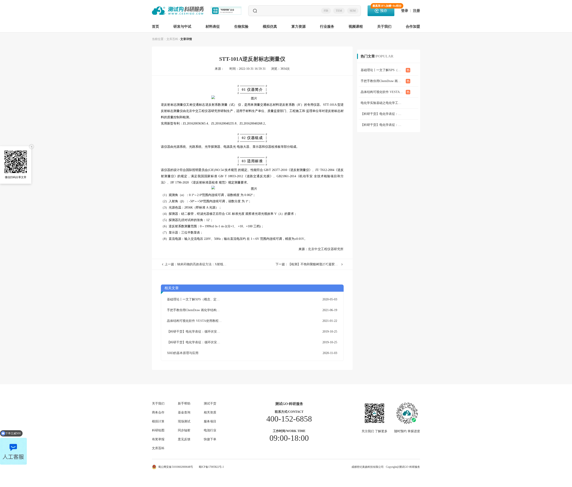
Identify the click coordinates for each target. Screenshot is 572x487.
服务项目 (210, 421)
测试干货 (210, 403)
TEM (339, 10)
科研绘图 (158, 430)
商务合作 (158, 412)
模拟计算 (158, 421)
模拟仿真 (270, 26)
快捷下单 (210, 439)
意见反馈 (184, 439)
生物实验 (241, 26)
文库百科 (172, 39)
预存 (383, 9)
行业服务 (327, 26)
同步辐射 (184, 430)
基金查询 (184, 412)
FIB (326, 10)
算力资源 (298, 26)
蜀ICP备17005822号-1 (211, 467)
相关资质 (210, 412)
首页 (155, 26)
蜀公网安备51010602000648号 (175, 466)
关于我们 (384, 26)
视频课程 (356, 26)
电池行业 (210, 430)
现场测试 (184, 421)
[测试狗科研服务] (178, 10)
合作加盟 (413, 26)
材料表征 (213, 26)
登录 (404, 11)
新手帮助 (184, 403)
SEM (353, 10)
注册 (416, 11)
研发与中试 (182, 26)
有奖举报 (158, 439)
